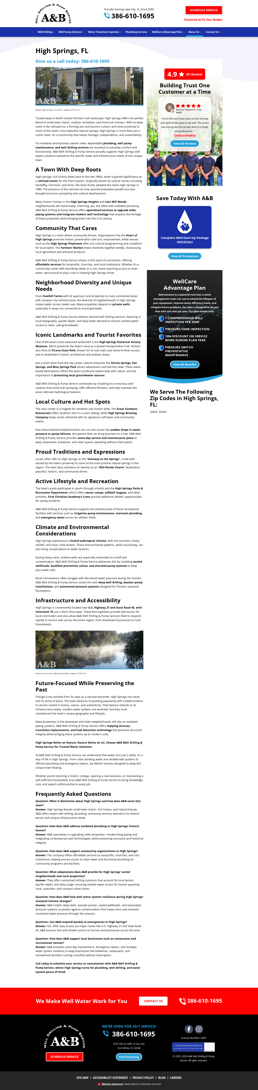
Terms (212, 1050)
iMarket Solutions (112, 1084)
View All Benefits (184, 364)
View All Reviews (184, 143)
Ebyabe (38, 110)
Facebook (189, 1029)
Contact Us (153, 1001)
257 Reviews (194, 74)
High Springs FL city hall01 (52, 110)
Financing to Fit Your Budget (203, 19)
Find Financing (129, 1057)
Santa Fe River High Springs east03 (55, 673)
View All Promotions (184, 256)
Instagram (199, 1029)
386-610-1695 (132, 15)
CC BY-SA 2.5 (75, 110)
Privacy (207, 1050)
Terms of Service (195, 1048)
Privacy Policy (185, 1048)
